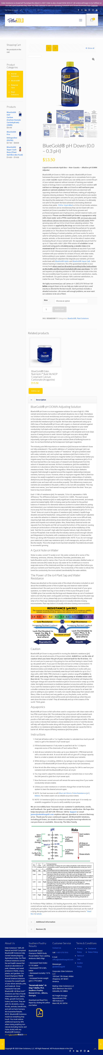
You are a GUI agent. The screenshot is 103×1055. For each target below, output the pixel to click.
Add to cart (59, 309)
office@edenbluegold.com (50, 10)
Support (73, 812)
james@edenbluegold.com (42, 814)
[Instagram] (93, 10)
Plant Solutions (83, 318)
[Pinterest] (89, 10)
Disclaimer (92, 948)
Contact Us (56, 948)
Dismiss (94, 6)
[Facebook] (78, 10)
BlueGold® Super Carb (81, 261)
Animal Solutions (15, 75)
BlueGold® (72, 318)
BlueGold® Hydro (62, 261)
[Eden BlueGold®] (16, 20)
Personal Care (14, 86)
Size (46, 300)
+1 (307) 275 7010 (29, 10)
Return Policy (93, 952)
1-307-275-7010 (62, 952)
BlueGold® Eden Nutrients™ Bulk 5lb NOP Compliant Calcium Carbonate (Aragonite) (44, 375)
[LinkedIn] (85, 10)
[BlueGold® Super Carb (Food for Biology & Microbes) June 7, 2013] (2, 1044)
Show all (91, 48)
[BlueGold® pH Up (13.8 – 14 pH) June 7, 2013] (100, 1044)
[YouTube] (82, 10)
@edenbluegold (58, 967)
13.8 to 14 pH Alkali (65, 205)
